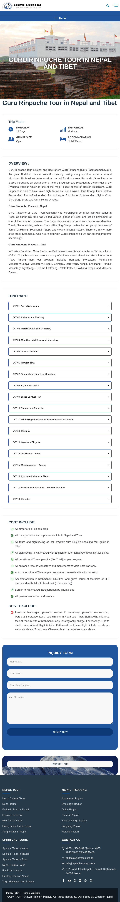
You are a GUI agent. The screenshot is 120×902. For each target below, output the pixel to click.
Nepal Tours (9, 804)
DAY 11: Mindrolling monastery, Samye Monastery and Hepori (42, 419)
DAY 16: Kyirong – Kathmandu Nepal (30, 476)
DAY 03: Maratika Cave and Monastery (31, 328)
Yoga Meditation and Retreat (18, 881)
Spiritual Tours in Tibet (14, 859)
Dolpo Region (69, 809)
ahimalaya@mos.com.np (79, 858)
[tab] (60, 306)
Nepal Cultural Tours (13, 798)
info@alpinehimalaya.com (80, 863)
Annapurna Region (72, 798)
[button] (60, 18)
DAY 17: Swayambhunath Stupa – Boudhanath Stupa (38, 487)
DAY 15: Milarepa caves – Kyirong (29, 465)
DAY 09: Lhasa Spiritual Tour (26, 397)
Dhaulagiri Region (72, 804)
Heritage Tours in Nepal (15, 876)
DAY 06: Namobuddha (23, 362)
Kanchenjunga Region (74, 820)
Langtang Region (71, 826)
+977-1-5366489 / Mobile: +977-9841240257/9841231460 (83, 850)
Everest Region (70, 815)
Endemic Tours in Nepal (15, 809)
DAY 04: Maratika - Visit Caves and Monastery (35, 340)
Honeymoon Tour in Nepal (16, 826)
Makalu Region (70, 831)
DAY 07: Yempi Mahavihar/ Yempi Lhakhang (34, 374)
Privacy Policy (12, 893)
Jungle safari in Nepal (14, 831)
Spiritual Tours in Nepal (15, 848)
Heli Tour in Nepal (12, 820)
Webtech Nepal (104, 896)
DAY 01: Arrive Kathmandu (25, 306)
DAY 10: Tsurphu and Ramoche (28, 408)
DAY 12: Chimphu (21, 431)
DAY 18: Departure (21, 499)
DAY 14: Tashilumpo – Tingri (26, 453)
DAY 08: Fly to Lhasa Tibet (25, 385)
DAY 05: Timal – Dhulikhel (25, 351)
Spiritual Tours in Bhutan (16, 854)
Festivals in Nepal (12, 815)
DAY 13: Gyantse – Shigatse (26, 442)
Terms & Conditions (31, 893)
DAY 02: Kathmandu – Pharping (28, 317)
